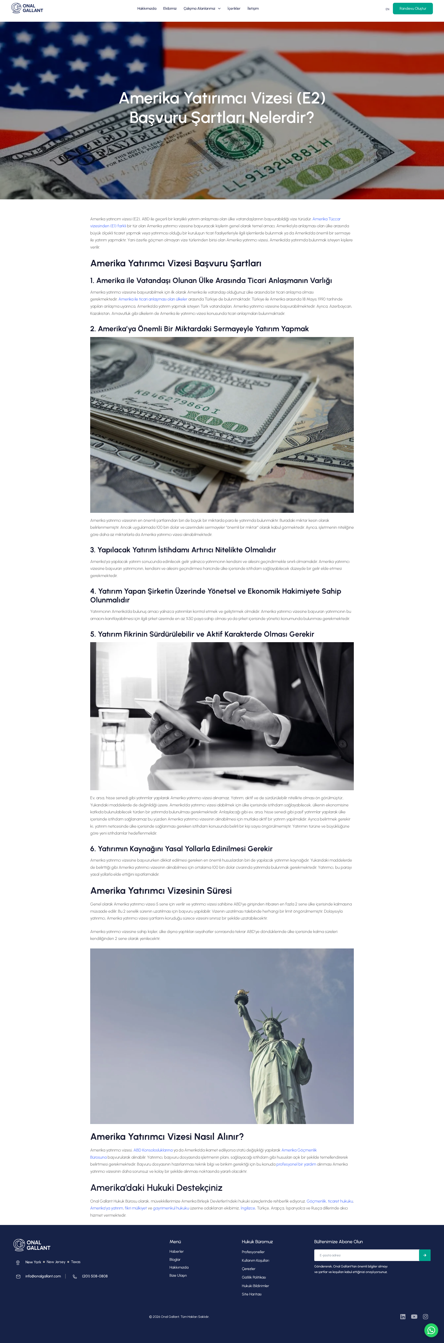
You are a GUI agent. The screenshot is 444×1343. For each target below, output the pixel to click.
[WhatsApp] (431, 1330)
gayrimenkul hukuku (171, 1208)
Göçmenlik (316, 1201)
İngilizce (248, 1208)
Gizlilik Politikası (254, 1277)
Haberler (177, 1251)
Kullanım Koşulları (255, 1260)
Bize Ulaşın (178, 1275)
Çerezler (249, 1269)
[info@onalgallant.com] (37, 1277)
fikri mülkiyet (136, 1208)
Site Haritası (252, 1294)
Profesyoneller (253, 1252)
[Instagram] (425, 1316)
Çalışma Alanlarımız (199, 8)
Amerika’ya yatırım (106, 1208)
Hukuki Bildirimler (255, 1286)
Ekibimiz (170, 8)
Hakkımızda (146, 8)
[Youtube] (414, 1316)
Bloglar (175, 1259)
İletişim (253, 8)
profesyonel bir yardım (296, 1164)
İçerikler (234, 8)
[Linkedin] (403, 1316)
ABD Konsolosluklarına (153, 1150)
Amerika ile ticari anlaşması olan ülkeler (152, 299)
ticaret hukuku (340, 1201)
